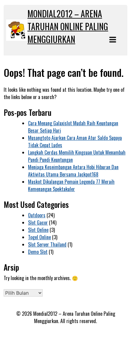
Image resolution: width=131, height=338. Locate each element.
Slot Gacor (38, 222)
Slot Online (38, 229)
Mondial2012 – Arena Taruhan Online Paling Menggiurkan (67, 26)
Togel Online (39, 237)
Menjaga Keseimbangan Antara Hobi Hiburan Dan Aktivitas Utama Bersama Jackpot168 (73, 170)
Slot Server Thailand (47, 244)
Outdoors (36, 215)
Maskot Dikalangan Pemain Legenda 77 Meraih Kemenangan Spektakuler (71, 185)
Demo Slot (38, 251)
